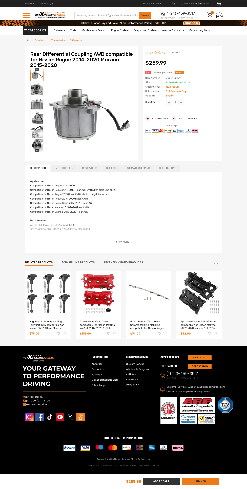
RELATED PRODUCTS (39, 262)
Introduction (64, 168)
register (204, 4)
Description (37, 168)
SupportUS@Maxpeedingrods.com (206, 386)
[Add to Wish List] (58, 334)
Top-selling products (78, 262)
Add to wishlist (161, 118)
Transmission (58, 40)
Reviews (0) (89, 168)
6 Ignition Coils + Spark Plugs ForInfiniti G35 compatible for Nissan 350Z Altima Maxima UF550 (46, 326)
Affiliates (131, 374)
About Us (97, 364)
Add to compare (187, 118)
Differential (76, 40)
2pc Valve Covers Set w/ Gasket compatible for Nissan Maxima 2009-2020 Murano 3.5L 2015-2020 (199, 326)
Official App (167, 168)
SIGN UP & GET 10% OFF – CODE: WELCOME (123, 23)
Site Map (155, 465)
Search (145, 15)
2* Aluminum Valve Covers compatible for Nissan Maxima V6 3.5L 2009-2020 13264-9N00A (97, 326)
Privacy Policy (93, 465)
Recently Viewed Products (123, 262)
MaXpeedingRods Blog (105, 379)
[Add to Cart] (64, 333)
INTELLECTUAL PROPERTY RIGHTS (123, 438)
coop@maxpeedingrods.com (196, 391)
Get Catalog (200, 366)
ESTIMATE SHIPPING (138, 168)
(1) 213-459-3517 (180, 13)
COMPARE (29, 4)
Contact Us (98, 369)
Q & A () (111, 168)
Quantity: (150, 102)
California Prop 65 (109, 465)
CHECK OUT (200, 357)
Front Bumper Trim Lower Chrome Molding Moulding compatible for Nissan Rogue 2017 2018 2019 (147, 326)
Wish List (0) (46, 4)
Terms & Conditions (128, 465)
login (194, 4)
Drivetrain (40, 40)
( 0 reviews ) (174, 52)
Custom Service (135, 364)
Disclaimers (144, 465)
